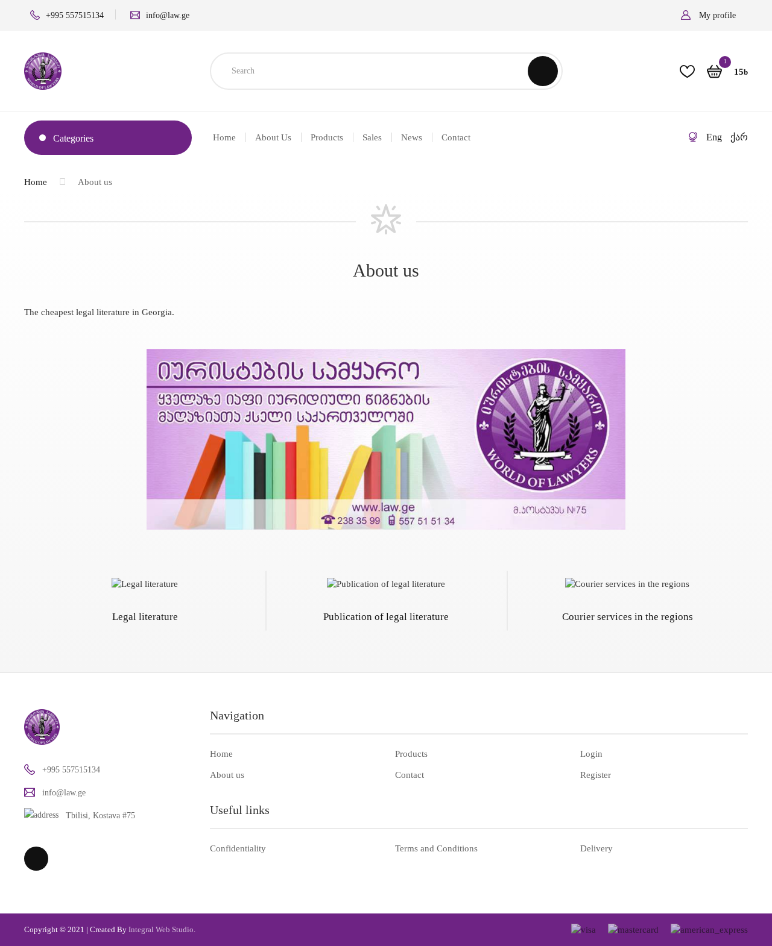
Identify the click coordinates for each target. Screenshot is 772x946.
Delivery (596, 848)
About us (273, 137)
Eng (714, 137)
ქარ (739, 137)
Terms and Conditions (436, 848)
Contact (455, 137)
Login (591, 754)
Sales (372, 137)
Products (327, 137)
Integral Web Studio (161, 929)
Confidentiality (238, 848)
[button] (714, 15)
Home (224, 137)
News (411, 137)
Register (595, 775)
